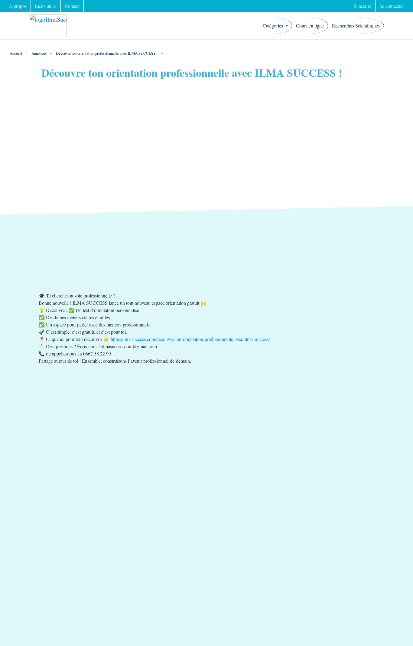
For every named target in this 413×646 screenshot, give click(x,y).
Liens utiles (46, 6)
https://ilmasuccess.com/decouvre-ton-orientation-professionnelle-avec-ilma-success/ (190, 339)
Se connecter (391, 6)
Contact (72, 6)
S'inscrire (362, 6)
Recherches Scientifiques (356, 25)
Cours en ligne (310, 25)
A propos (18, 6)
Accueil (16, 53)
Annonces (39, 53)
